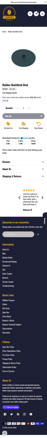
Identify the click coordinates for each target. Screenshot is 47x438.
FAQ (3, 269)
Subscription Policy (9, 367)
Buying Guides (7, 257)
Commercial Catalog (9, 261)
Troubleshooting (8, 285)
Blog (4, 253)
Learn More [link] (31, 138)
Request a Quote (8, 320)
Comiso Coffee (12, 427)
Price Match (6, 316)
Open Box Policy (8, 346)
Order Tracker (7, 273)
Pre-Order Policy (8, 355)
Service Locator (8, 281)
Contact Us (6, 265)
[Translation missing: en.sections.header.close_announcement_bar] (45, 2)
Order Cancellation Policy (11, 350)
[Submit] (38, 234)
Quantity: (9, 108)
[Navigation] (42, 13)
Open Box (5, 312)
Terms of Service (8, 371)
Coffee (4, 304)
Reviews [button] (45, 221)
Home (4, 31)
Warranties (6, 332)
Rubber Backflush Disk (15, 31)
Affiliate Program (8, 300)
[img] (34, 190)
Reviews (5, 277)
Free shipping (6, 92)
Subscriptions (7, 328)
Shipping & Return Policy (11, 363)
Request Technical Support (11, 324)
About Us (5, 249)
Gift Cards (6, 308)
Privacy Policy (7, 359)
